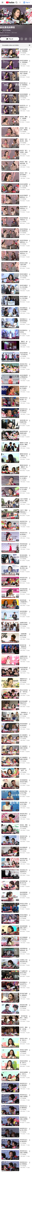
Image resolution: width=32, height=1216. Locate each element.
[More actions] (30, 39)
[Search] (16, 2)
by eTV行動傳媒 (7, 30)
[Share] (26, 39)
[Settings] (20, 2)
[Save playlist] (21, 39)
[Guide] (2, 2)
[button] (16, 16)
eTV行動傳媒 (23, 52)
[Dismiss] (29, 45)
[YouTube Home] (10, 2)
